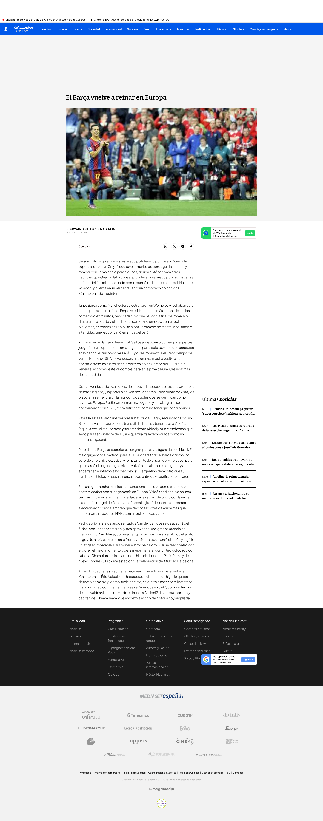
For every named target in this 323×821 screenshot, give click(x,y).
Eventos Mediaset (197, 651)
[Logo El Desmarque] (91, 728)
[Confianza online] (161, 807)
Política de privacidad (134, 772)
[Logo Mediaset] (161, 698)
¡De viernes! (116, 667)
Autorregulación (157, 648)
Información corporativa (107, 772)
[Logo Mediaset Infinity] (91, 715)
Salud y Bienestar (196, 658)
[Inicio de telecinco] (5, 29)
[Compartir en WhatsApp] (166, 246)
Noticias (75, 629)
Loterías (75, 636)
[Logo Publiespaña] (161, 754)
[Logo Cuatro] (185, 715)
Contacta (153, 629)
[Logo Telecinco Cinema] (185, 741)
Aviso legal (85, 772)
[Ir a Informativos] (23, 29)
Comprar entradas (197, 629)
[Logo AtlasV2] (115, 754)
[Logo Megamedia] (163, 789)
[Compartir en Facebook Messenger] (182, 246)
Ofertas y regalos (196, 636)
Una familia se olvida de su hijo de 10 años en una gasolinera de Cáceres (46, 19)
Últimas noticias (81, 643)
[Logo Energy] (232, 728)
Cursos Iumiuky (195, 643)
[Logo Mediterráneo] (208, 754)
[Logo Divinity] (232, 715)
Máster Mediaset (158, 674)
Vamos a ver (116, 660)
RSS (228, 772)
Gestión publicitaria (212, 772)
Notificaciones (156, 655)
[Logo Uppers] (138, 741)
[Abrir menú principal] (317, 29)
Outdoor (114, 674)
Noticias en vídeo (82, 651)
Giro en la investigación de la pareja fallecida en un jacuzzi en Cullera (131, 19)
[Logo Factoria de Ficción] (138, 728)
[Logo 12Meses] (232, 741)
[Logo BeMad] (91, 741)
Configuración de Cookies (162, 772)
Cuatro (228, 651)
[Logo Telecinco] (138, 715)
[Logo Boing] (185, 728)
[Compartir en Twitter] (174, 246)
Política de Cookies (189, 772)
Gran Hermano (118, 629)
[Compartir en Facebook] (191, 246)
